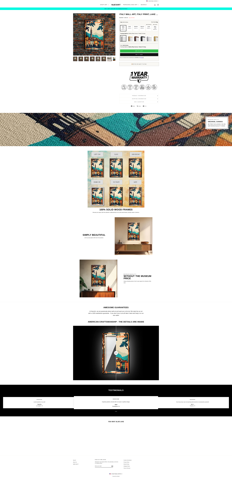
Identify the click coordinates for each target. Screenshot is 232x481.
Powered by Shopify (116, 476)
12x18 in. (129, 27)
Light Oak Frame (129, 38)
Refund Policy (126, 464)
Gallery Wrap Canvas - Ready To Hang (123, 38)
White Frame (149, 38)
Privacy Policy (126, 462)
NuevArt (115, 5)
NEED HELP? (76, 464)
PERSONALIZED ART (130, 4)
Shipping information (139, 98)
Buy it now (139, 54)
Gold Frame (155, 38)
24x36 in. (149, 27)
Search (144, 4)
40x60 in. (142, 27)
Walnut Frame (136, 38)
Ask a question (139, 101)
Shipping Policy (127, 466)
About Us (75, 462)
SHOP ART (104, 4)
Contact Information (128, 460)
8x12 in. (123, 28)
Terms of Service (127, 468)
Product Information (139, 95)
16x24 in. (136, 27)
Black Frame (142, 38)
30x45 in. (155, 28)
